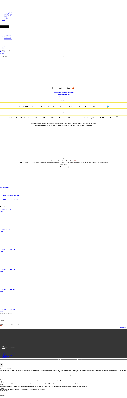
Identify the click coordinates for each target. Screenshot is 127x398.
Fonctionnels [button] (2, 375)
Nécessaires (3, 373)
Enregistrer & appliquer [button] (4, 390)
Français (2, 25)
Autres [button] (1, 387)
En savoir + (7, 362)
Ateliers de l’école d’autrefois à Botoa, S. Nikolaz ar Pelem (63, 92)
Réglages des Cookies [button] (13, 362)
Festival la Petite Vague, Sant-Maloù (63, 94)
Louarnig (1, 211)
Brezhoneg (6, 25)
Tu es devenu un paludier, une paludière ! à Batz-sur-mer (63, 96)
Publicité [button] (1, 384)
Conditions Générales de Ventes (7, 349)
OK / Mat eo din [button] (3, 362)
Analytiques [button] (2, 381)
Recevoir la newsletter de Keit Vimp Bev (8, 347)
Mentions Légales (5, 357)
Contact (3, 348)
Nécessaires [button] (2, 372)
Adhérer (3, 346)
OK (0, 325)
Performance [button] (2, 378)
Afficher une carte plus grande (4, 187)
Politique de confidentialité (6, 356)
